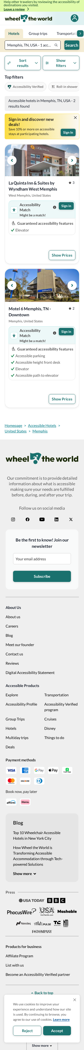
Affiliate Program (19, 956)
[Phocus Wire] (21, 911)
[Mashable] (67, 911)
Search (71, 45)
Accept (57, 1030)
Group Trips (15, 719)
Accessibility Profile (21, 704)
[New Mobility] (65, 923)
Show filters (61, 63)
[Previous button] (12, 160)
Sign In (68, 132)
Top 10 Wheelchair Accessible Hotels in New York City (36, 835)
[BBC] (56, 900)
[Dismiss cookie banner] (74, 1000)
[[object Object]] (75, 117)
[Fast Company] (42, 931)
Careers (12, 626)
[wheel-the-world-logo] (28, 18)
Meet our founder (20, 644)
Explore (12, 695)
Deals (10, 747)
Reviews (12, 663)
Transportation (56, 695)
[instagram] (13, 519)
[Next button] (80, 33)
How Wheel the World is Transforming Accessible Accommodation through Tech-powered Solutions (38, 855)
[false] (74, 18)
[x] (71, 519)
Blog (9, 635)
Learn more (61, 1019)
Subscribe (42, 576)
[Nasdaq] (23, 923)
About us (13, 616)
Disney (50, 728)
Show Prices (62, 255)
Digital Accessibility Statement (30, 672)
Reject (27, 1030)
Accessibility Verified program (61, 707)
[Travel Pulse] (42, 923)
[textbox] (33, 45)
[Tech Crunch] (57, 923)
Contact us (14, 654)
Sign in (66, 206)
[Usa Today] (31, 900)
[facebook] (27, 519)
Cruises (50, 719)
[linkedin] (56, 519)
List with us (15, 965)
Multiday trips (17, 737)
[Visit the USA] (47, 911)
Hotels (11, 728)
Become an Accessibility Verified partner (38, 974)
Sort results (22, 63)
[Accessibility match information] (54, 207)
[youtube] (42, 519)
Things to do (54, 737)
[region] (42, 160)
